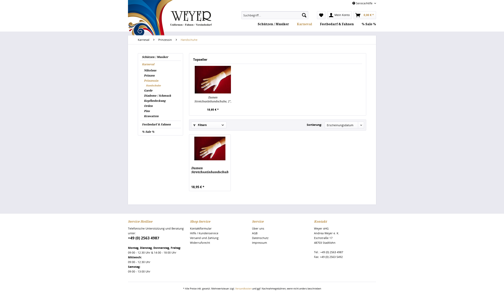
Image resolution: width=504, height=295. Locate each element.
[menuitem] (274, 15)
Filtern (202, 125)
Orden (148, 105)
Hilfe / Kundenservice (204, 233)
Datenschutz (260, 238)
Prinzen (149, 75)
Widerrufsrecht (200, 243)
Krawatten (151, 116)
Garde (148, 90)
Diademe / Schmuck (157, 95)
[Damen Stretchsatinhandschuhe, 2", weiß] (213, 79)
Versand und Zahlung (204, 238)
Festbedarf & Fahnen (156, 124)
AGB (255, 233)
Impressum (259, 243)
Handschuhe (153, 85)
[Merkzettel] (321, 15)
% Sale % (148, 131)
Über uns (258, 228)
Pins (147, 111)
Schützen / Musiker (155, 57)
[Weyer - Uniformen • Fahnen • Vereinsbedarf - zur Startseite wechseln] (170, 30)
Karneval (148, 64)
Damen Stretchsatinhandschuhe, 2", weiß (212, 99)
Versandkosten (243, 288)
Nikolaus (150, 70)
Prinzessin (151, 80)
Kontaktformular (201, 228)
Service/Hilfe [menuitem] (364, 3)
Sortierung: (314, 125)
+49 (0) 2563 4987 (143, 238)
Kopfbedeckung (155, 100)
